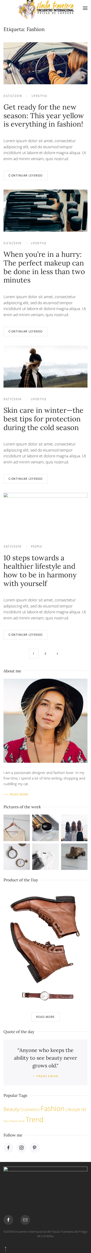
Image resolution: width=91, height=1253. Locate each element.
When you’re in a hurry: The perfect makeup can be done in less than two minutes (44, 267)
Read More (19, 794)
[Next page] (57, 653)
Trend (34, 1119)
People (36, 546)
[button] (85, 8)
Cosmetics (30, 1109)
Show (21, 1121)
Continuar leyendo (25, 175)
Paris (6, 1121)
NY (84, 1109)
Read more (45, 1017)
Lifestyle (39, 96)
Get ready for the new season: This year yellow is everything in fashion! (44, 115)
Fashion (52, 1108)
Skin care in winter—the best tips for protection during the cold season (44, 419)
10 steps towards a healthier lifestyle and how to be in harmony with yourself (40, 570)
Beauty (11, 1109)
